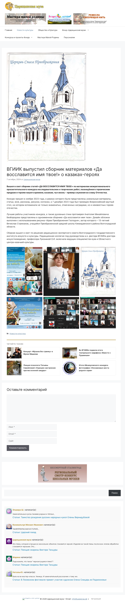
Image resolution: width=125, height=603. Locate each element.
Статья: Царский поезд (24, 532)
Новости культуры (25, 30)
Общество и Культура (47, 30)
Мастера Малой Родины (48, 37)
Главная (8, 30)
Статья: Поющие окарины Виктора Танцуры (35, 550)
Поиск (115, 493)
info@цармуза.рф (79, 599)
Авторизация (96, 599)
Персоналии (69, 37)
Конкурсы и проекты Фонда (17, 37)
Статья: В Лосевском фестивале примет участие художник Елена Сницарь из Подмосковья (59, 580)
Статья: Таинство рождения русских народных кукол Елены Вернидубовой (51, 517)
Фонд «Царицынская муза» (74, 30)
